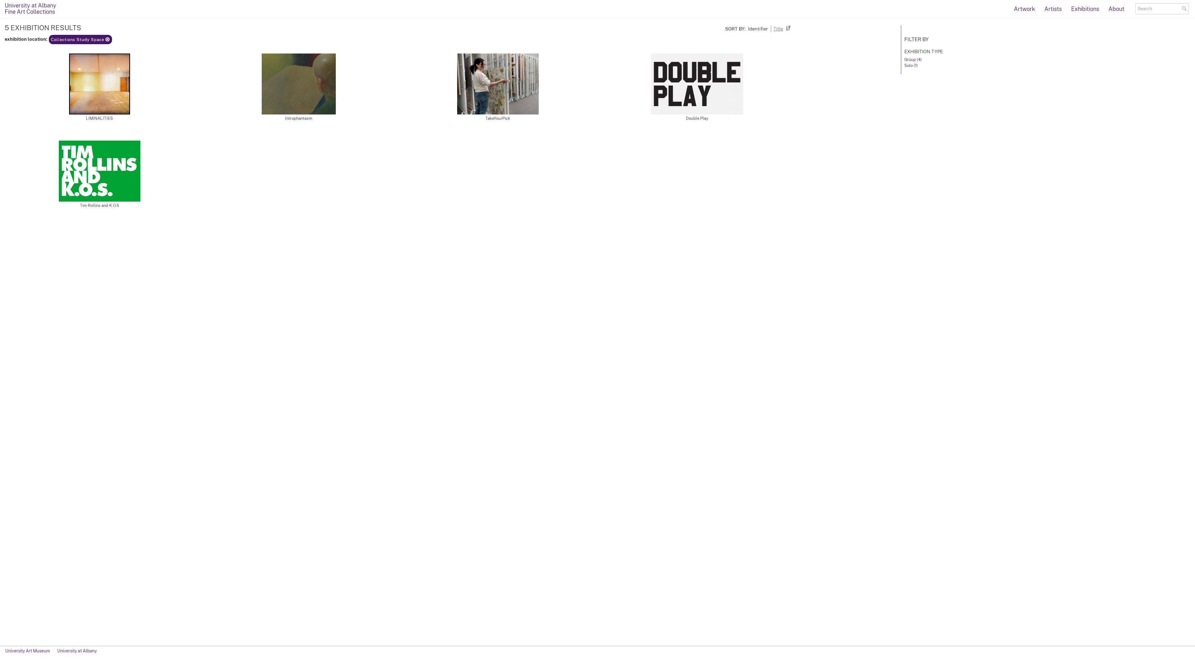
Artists (1053, 9)
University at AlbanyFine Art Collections (30, 8)
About (1116, 9)
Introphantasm (298, 118)
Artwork (1024, 9)
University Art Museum (27, 650)
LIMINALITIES (99, 118)
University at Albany (77, 650)
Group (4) (913, 59)
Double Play (697, 118)
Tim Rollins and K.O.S (99, 205)
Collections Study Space (78, 39)
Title (778, 28)
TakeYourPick (497, 118)
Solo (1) (911, 65)
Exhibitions (1085, 9)
